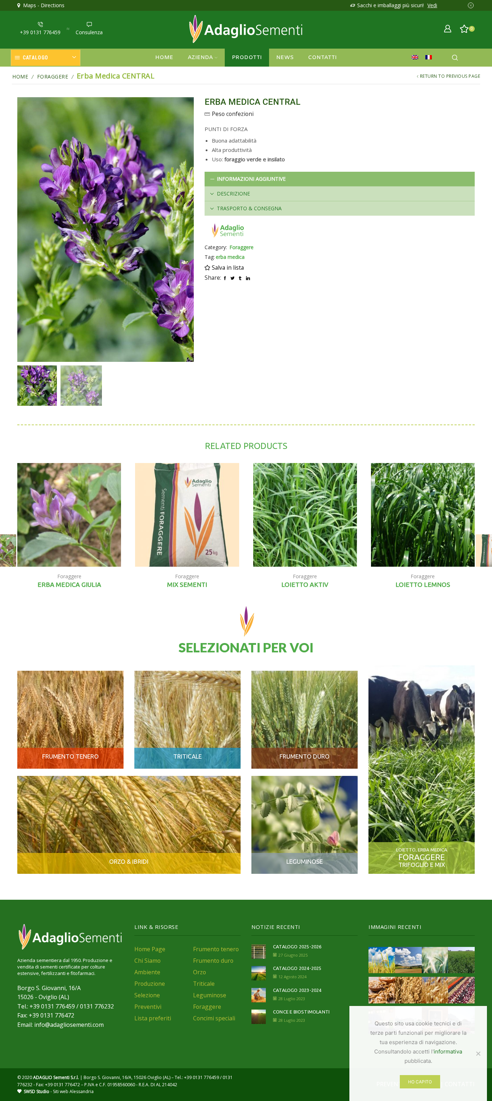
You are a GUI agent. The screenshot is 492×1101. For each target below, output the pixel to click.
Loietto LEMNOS (422, 584)
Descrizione (233, 193)
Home (164, 57)
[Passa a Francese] (430, 57)
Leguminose (209, 995)
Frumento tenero (216, 949)
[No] (478, 1053)
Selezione (147, 995)
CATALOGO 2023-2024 (297, 990)
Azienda (200, 57)
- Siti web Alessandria (59, 1091)
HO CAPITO (420, 1081)
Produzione (149, 984)
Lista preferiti (152, 1018)
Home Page (149, 949)
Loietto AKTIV (304, 584)
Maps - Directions (42, 5)
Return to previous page (450, 76)
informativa (448, 1051)
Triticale (204, 984)
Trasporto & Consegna (249, 208)
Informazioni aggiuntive (251, 178)
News (285, 57)
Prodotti (247, 57)
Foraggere (52, 76)
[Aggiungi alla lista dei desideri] (107, 552)
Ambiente (147, 972)
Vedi (421, 5)
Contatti (322, 57)
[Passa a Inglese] (417, 57)
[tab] (340, 179)
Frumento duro (213, 961)
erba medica (230, 256)
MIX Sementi (187, 584)
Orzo (199, 972)
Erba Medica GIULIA (69, 584)
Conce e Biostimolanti (301, 1011)
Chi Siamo (147, 961)
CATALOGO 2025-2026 (297, 946)
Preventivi (147, 1007)
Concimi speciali (214, 1018)
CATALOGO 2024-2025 (297, 968)
